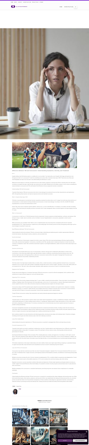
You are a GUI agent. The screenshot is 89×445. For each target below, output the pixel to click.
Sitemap (41, 2)
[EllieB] (15, 394)
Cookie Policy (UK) (27, 2)
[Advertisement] (44, 18)
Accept (65, 440)
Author (14, 386)
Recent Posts (18, 386)
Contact (20, 2)
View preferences (80, 440)
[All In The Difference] (19, 9)
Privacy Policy (35, 2)
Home (12, 2)
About (15, 2)
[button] (86, 431)
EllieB (20, 389)
